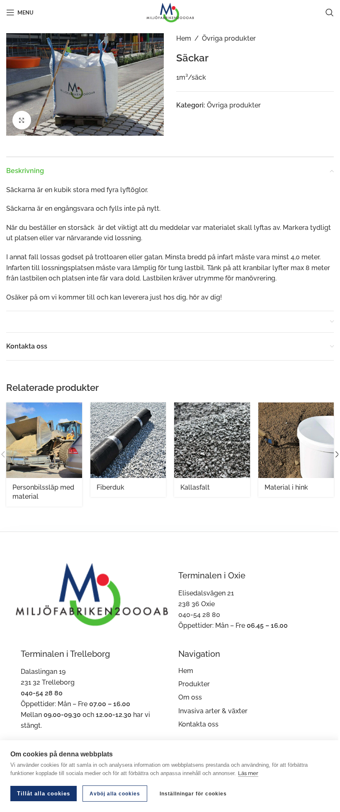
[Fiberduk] (128, 440)
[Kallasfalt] (212, 440)
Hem (183, 38)
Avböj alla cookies (115, 794)
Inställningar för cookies (193, 794)
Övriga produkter (229, 38)
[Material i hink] (296, 440)
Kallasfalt (195, 487)
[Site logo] (170, 12)
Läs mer (248, 773)
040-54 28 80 (199, 615)
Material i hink (286, 487)
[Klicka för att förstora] (21, 120)
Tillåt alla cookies (43, 793)
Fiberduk (110, 487)
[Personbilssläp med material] (44, 440)
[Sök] (329, 12)
